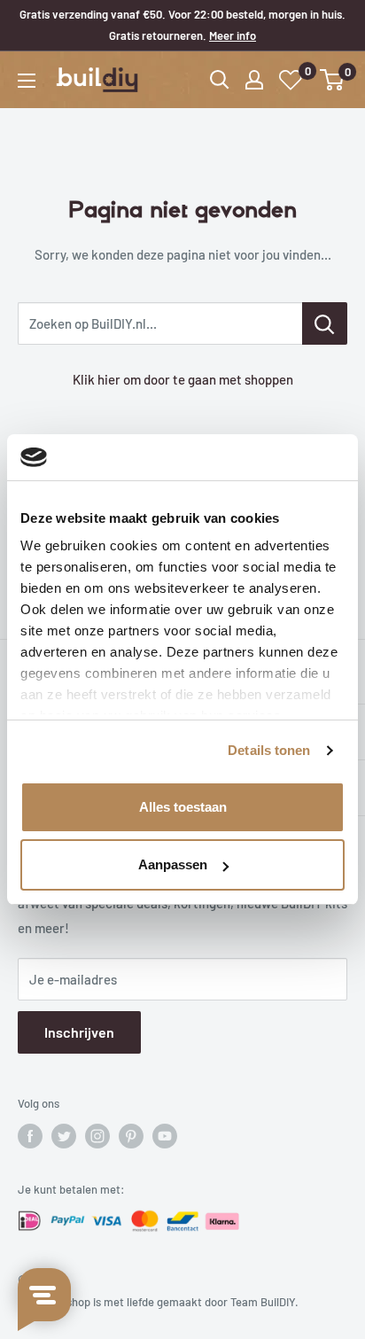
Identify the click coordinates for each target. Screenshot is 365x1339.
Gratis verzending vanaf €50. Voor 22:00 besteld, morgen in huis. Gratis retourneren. (182, 25)
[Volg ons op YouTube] (164, 1136)
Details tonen (269, 750)
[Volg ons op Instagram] (97, 1136)
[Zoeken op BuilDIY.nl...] (324, 323)
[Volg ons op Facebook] (30, 1136)
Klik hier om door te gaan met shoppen (183, 379)
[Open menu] (26, 81)
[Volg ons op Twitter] (63, 1136)
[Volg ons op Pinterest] (131, 1136)
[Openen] (219, 80)
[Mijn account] (254, 80)
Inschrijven (79, 1032)
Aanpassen (172, 864)
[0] (333, 79)
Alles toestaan (183, 806)
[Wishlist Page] (291, 80)
